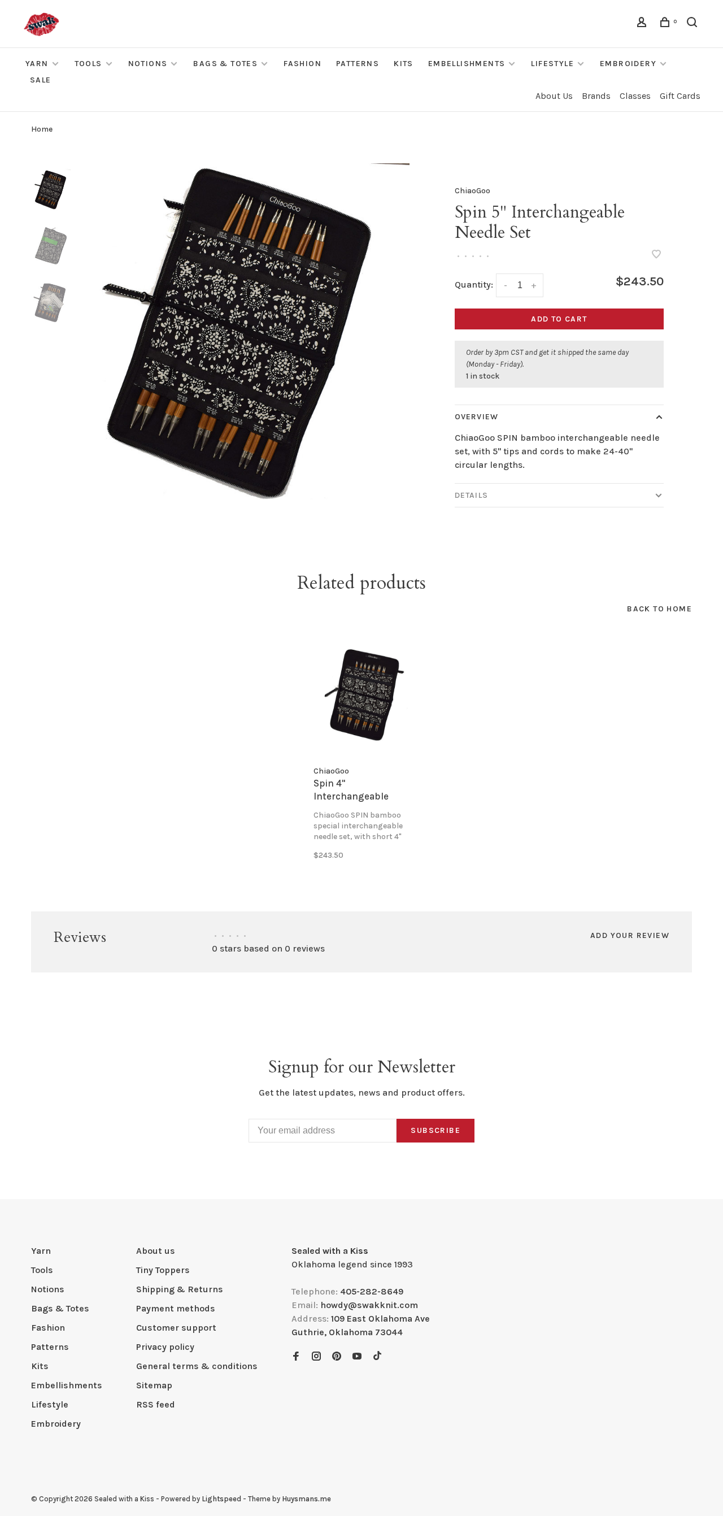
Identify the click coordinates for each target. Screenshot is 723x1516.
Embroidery (628, 63)
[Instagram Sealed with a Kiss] (316, 1357)
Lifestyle (552, 63)
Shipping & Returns (179, 1289)
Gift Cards (680, 95)
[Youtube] (357, 1357)
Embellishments (467, 63)
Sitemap (154, 1385)
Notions (148, 63)
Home (42, 129)
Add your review (629, 935)
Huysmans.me (306, 1499)
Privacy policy (165, 1346)
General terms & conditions (197, 1366)
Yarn (37, 63)
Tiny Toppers (163, 1270)
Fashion (302, 63)
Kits (403, 63)
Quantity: (474, 284)
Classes (635, 95)
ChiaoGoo (472, 191)
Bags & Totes (225, 63)
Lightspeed (221, 1499)
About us (155, 1250)
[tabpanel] (241, 331)
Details (471, 495)
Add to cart (559, 319)
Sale (40, 80)
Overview (476, 417)
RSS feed (155, 1404)
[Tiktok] (377, 1357)
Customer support (176, 1327)
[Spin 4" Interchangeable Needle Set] (361, 696)
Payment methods (175, 1308)
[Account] (643, 24)
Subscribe (435, 1130)
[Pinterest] (336, 1357)
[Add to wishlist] (656, 255)
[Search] (693, 24)
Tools (88, 63)
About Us (554, 95)
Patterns (357, 63)
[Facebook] (295, 1357)
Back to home (659, 609)
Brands (596, 95)
